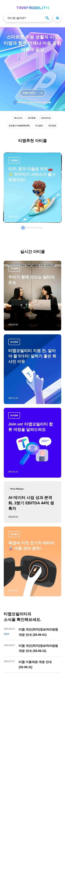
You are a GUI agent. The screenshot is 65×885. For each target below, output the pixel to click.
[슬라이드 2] (50, 102)
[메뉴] (57, 18)
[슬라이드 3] (42, 228)
